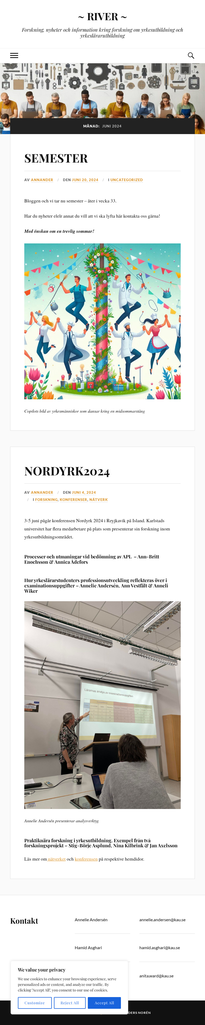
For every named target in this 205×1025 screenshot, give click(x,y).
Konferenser (73, 499)
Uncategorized (127, 180)
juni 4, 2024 (84, 492)
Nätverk (98, 499)
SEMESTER (56, 157)
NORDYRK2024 (67, 470)
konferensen (86, 859)
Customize (35, 1002)
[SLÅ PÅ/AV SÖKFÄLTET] (191, 55)
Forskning (46, 499)
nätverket (56, 859)
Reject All (70, 1002)
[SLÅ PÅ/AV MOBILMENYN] (14, 55)
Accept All (104, 1002)
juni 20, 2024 (85, 180)
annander (42, 180)
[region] (69, 987)
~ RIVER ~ (102, 16)
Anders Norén (137, 1013)
